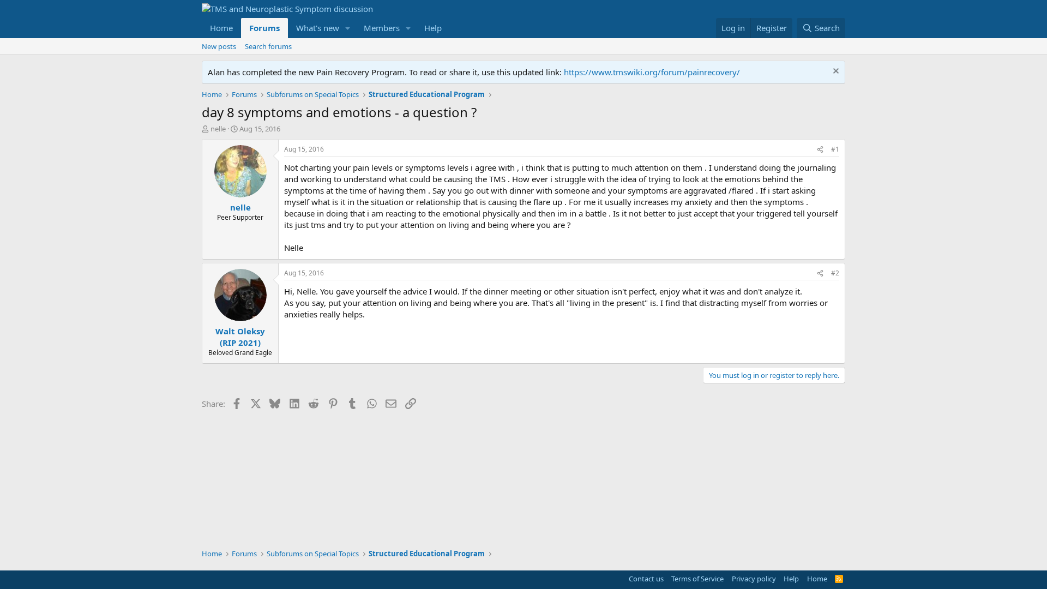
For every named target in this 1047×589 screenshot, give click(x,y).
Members (382, 27)
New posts (219, 46)
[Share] (820, 149)
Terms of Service (697, 579)
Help (433, 27)
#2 (835, 273)
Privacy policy (754, 579)
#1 (835, 149)
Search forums (268, 46)
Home (221, 27)
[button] (348, 28)
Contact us (646, 579)
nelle (218, 129)
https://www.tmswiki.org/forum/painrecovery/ (652, 72)
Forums (264, 27)
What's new (317, 27)
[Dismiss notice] (834, 72)
